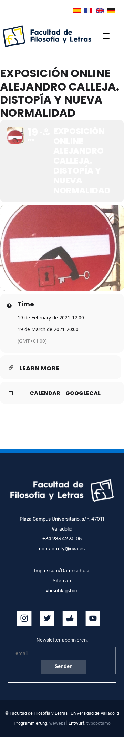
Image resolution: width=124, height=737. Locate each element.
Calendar (45, 393)
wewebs (57, 723)
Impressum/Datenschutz (62, 571)
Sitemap (62, 581)
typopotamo (98, 723)
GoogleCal (83, 393)
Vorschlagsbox (61, 591)
